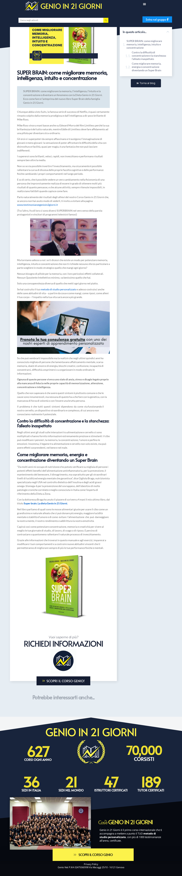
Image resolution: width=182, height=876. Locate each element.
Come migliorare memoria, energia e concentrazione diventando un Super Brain (146, 67)
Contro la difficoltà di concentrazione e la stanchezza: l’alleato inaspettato (149, 56)
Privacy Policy (91, 864)
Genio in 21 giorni (71, 6)
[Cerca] (105, 20)
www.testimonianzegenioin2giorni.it (37, 204)
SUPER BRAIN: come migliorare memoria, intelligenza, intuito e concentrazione (144, 44)
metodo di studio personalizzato (58, 289)
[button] (144, 4)
